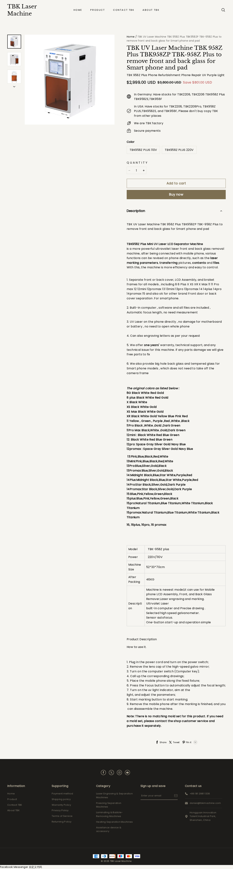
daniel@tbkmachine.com (205, 803)
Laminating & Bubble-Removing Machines (109, 814)
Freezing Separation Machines (108, 805)
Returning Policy (61, 821)
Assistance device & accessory (108, 829)
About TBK (151, 10)
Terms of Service (62, 816)
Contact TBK (124, 10)
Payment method (62, 793)
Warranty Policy (61, 805)
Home (78, 10)
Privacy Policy (60, 810)
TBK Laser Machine (22, 10)
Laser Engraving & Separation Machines (114, 795)
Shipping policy (61, 799)
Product (97, 10)
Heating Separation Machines (114, 822)
